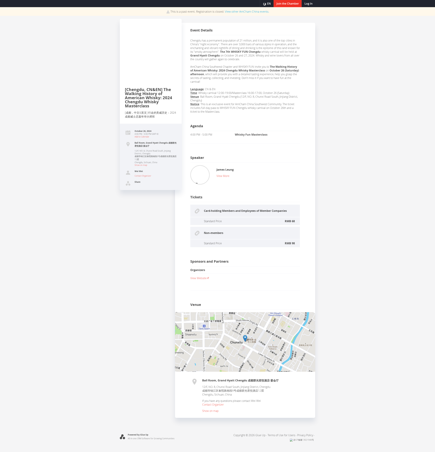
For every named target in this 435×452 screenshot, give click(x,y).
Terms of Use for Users (281, 435)
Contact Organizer (143, 175)
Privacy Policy (305, 435)
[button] (245, 338)
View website (198, 278)
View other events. (247, 11)
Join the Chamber (287, 3)
